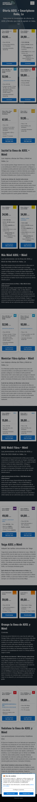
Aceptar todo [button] (26, 793)
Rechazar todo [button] (11, 793)
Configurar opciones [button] (18, 789)
